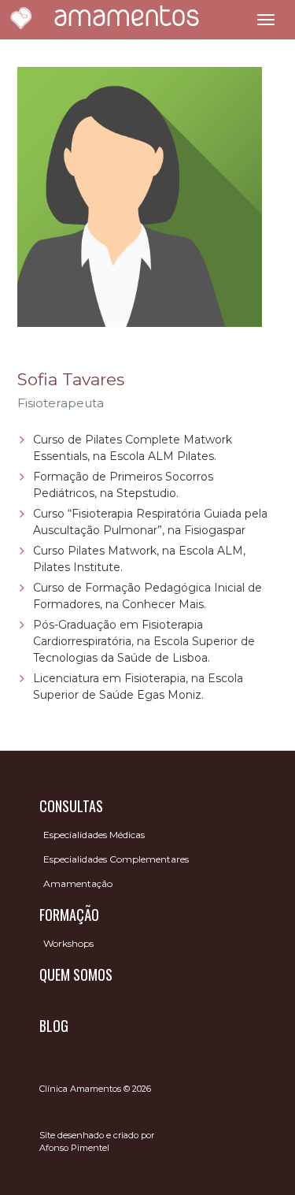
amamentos (126, 19)
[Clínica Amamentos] (21, 19)
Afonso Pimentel (74, 1147)
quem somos (75, 974)
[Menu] (266, 19)
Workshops (68, 943)
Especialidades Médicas (94, 835)
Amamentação (77, 883)
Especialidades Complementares (116, 859)
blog (53, 1025)
